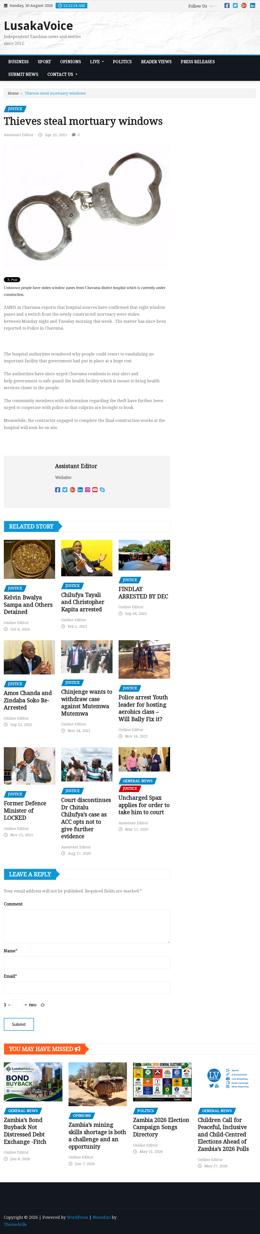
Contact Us (60, 74)
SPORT (44, 61)
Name (11, 951)
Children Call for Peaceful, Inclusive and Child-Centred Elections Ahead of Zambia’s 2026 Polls (223, 1134)
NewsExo (102, 1217)
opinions (70, 61)
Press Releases (198, 61)
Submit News (23, 74)
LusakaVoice (38, 26)
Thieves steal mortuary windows (55, 93)
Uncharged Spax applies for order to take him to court (144, 805)
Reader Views (156, 61)
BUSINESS (18, 61)
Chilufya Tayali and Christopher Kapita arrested (82, 602)
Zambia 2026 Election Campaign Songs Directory (161, 1127)
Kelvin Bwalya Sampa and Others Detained (28, 604)
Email (10, 976)
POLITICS (122, 61)
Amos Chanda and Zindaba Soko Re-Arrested (28, 700)
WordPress (77, 1217)
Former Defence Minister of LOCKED (25, 810)
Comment (13, 904)
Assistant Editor (19, 135)
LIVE (95, 61)
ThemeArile (15, 1224)
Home (13, 93)
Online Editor (16, 622)
